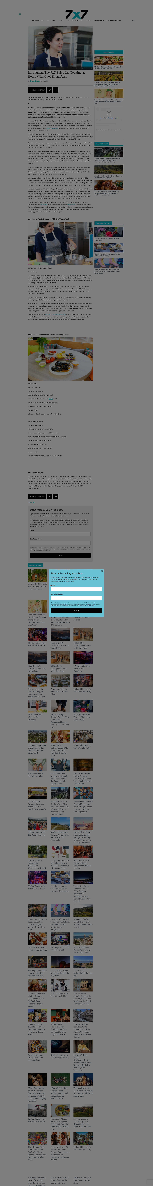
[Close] (102, 571)
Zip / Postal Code (57, 594)
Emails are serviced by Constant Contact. (85, 605)
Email (53, 585)
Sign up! (76, 610)
